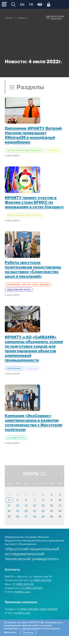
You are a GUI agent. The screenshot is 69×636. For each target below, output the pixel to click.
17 (60, 505)
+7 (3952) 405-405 (27, 608)
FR (31, 4)
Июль (31, 473)
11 (9, 505)
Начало (9, 18)
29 (26, 494)
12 (17, 505)
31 (60, 516)
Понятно (28, 632)
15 (43, 505)
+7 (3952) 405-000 (40, 580)
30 (34, 494)
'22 (42, 473)
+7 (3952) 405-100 (23, 584)
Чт (34, 483)
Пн (9, 483)
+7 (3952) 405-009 (31, 587)
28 (17, 494)
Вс (60, 483)
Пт (43, 483)
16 (51, 505)
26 (17, 516)
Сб (51, 483)
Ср (26, 483)
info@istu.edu (22, 591)
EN (22, 4)
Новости (22, 18)
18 (9, 510)
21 (34, 510)
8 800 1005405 (48, 608)
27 (9, 494)
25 (9, 516)
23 (51, 510)
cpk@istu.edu (22, 612)
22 (43, 510)
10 (60, 499)
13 (26, 505)
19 (17, 510)
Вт (17, 483)
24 (60, 510)
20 (26, 510)
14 (34, 505)
